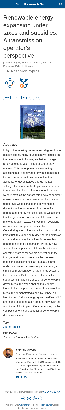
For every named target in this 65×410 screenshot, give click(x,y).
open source (46, 405)
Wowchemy (24, 405)
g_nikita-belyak (11, 62)
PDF (7, 97)
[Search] (60, 4)
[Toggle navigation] (4, 4)
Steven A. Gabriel (31, 62)
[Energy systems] (24, 82)
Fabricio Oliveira (24, 66)
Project (26, 97)
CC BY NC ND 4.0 (51, 392)
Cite (16, 97)
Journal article (11, 326)
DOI (37, 97)
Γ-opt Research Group (33, 4)
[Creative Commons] (33, 398)
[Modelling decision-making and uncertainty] (10, 82)
